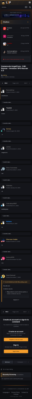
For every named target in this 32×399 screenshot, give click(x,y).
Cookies (16, 394)
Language (6, 392)
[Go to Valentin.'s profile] (3, 187)
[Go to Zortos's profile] (3, 130)
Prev (6, 83)
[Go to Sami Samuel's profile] (3, 276)
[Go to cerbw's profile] (3, 148)
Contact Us (25, 392)
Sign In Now (16, 351)
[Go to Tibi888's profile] (3, 109)
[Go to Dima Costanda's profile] (3, 169)
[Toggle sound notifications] (28, 22)
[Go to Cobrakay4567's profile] (3, 204)
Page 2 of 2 (16, 83)
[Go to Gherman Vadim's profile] (3, 240)
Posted (12, 92)
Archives (12, 77)
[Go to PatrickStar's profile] (3, 91)
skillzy (22, 282)
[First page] (2, 83)
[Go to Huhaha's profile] (3, 222)
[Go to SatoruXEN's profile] (3, 258)
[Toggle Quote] (4, 282)
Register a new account (16, 339)
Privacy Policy (15, 392)
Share (8, 362)
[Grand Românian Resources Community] (7, 2)
